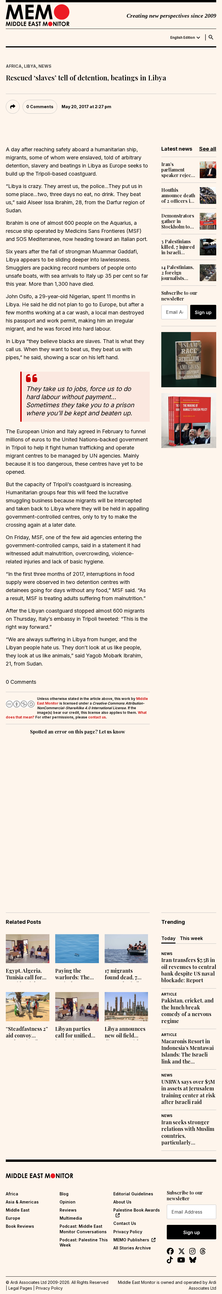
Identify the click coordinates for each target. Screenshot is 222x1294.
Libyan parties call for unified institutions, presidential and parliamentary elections (75, 1033)
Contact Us (124, 1223)
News (44, 66)
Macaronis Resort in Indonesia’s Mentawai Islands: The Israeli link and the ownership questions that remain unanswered (187, 1051)
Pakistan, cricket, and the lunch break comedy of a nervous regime (187, 1010)
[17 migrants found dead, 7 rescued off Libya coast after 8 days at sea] (126, 948)
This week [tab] (191, 938)
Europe (13, 1218)
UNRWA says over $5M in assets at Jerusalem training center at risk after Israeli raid (188, 1092)
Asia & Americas (22, 1201)
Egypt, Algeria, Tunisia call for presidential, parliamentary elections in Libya (27, 974)
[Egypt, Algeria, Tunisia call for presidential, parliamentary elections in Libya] (27, 948)
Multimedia (71, 1218)
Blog (64, 1193)
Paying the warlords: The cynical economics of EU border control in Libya (76, 974)
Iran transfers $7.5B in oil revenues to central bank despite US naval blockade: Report (188, 970)
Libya (30, 66)
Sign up (203, 312)
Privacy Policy (127, 1231)
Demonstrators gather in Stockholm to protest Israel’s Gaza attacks (177, 221)
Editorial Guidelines (133, 1193)
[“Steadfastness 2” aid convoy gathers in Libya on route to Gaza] (27, 1006)
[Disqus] (78, 815)
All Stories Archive (132, 1247)
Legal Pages (20, 1288)
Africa (14, 66)
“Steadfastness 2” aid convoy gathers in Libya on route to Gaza (27, 1033)
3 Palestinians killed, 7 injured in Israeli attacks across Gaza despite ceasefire (178, 247)
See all (207, 149)
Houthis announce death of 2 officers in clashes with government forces (178, 195)
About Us (122, 1201)
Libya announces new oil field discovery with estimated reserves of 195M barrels (125, 1033)
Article (169, 994)
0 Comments (39, 106)
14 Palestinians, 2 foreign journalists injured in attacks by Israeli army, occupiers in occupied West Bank (177, 272)
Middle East (17, 1210)
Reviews (68, 1210)
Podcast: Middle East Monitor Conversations (83, 1229)
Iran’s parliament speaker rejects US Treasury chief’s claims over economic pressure (178, 169)
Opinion (67, 1201)
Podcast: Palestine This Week (84, 1242)
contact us (97, 717)
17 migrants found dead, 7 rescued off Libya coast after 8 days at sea (126, 974)
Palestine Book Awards (136, 1210)
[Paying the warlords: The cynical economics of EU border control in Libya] (77, 948)
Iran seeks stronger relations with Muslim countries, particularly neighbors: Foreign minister (187, 1132)
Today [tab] (168, 938)
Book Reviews (20, 1226)
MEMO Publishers (131, 1239)
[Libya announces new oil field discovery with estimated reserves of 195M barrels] (126, 1006)
